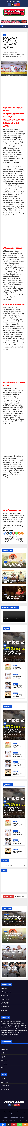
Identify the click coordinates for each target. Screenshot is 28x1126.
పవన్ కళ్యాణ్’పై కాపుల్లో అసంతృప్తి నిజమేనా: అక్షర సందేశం (12, 653)
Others (15, 1120)
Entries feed (4, 1082)
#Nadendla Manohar (18, 54)
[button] (23, 26)
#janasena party (7, 54)
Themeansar (14, 1113)
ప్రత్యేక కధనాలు (15, 762)
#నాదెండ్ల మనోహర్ (16, 56)
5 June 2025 (8, 955)
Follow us (24, 1120)
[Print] (19, 533)
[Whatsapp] (16, 533)
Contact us (6, 1117)
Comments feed (5, 1085)
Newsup (23, 1111)
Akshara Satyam (14, 17)
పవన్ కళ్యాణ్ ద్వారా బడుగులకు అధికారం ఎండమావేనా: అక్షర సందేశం (17, 688)
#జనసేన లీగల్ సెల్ (7, 56)
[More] (22, 533)
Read (10, 1120)
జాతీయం (3, 988)
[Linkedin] (10, 533)
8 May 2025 (8, 972)
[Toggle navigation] (13, 26)
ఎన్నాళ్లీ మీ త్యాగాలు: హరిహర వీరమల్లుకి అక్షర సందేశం (14, 597)
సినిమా (2, 1010)
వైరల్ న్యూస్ (4, 1003)
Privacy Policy (4, 1120)
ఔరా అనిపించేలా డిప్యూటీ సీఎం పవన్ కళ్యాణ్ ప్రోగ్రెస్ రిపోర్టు (14, 565)
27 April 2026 (9, 656)
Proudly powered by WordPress (9, 1111)
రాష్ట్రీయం (4, 35)
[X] (7, 533)
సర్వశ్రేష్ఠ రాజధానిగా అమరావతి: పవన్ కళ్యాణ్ (14, 581)
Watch (19, 1120)
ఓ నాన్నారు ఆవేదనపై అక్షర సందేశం (17, 695)
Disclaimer (22, 1117)
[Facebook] (5, 533)
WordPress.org (5, 1089)
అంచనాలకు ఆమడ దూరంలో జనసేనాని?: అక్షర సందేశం (17, 678)
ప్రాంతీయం (3, 995)
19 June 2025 (9, 938)
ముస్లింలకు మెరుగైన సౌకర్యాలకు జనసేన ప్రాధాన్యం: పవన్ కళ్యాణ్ (9, 539)
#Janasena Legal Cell (10, 52)
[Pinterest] (13, 533)
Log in (3, 1078)
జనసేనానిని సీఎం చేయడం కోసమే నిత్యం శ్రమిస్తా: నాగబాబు (19, 539)
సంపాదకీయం (6, 649)
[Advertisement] (14, 92)
